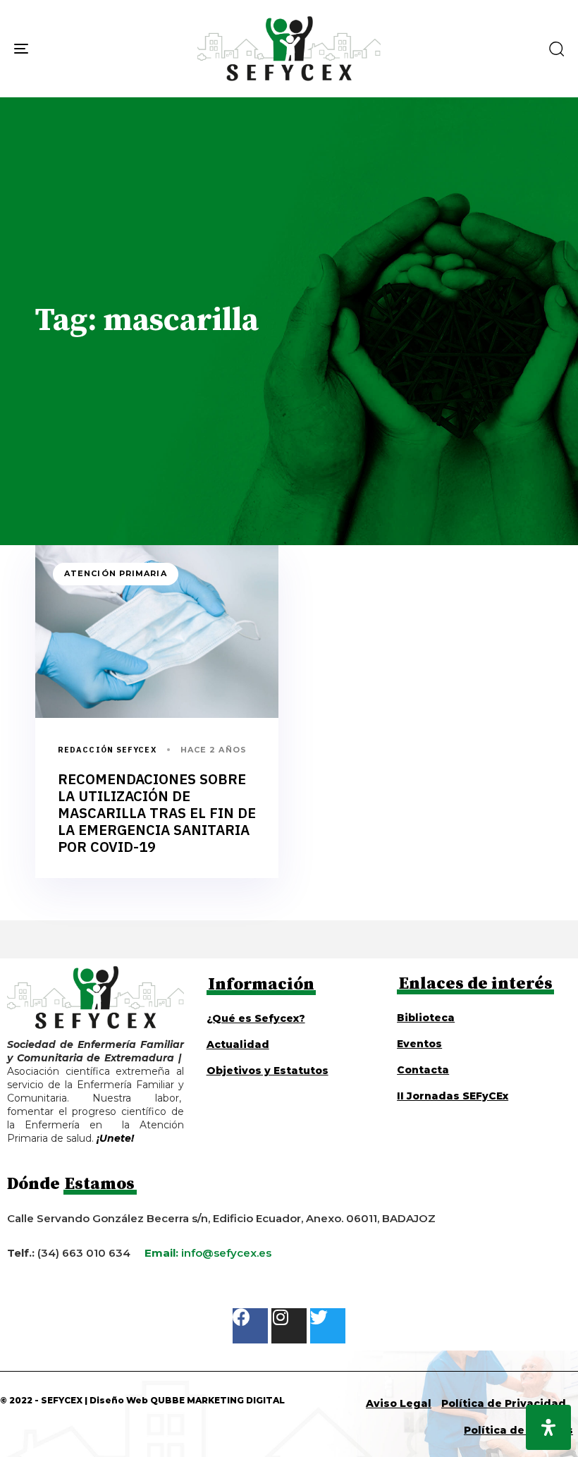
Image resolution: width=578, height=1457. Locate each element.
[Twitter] (327, 1325)
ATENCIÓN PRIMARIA (115, 573)
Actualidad (238, 1044)
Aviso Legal (398, 1403)
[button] (556, 48)
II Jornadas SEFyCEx (452, 1096)
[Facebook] (250, 1325)
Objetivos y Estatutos (267, 1070)
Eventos (419, 1043)
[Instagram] (289, 1325)
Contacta (423, 1069)
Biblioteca (426, 1017)
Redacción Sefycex (107, 750)
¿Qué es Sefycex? (256, 1018)
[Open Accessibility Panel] (548, 1427)
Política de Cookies (518, 1430)
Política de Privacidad (503, 1403)
